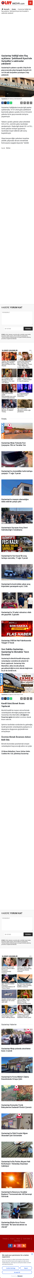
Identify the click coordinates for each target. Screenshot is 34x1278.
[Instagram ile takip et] (19, 1246)
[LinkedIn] (8, 103)
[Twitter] (5, 103)
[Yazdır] (21, 103)
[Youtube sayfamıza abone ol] (15, 1246)
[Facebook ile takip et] (10, 1246)
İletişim (18, 1238)
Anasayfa (6, 9)
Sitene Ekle (17, 1241)
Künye (12, 1238)
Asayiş (14, 9)
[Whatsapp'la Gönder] (11, 103)
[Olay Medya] (12, 3)
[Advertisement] (17, 34)
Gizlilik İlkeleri (26, 1238)
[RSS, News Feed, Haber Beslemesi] (24, 1246)
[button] (24, 103)
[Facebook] (2, 103)
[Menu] (30, 2)
